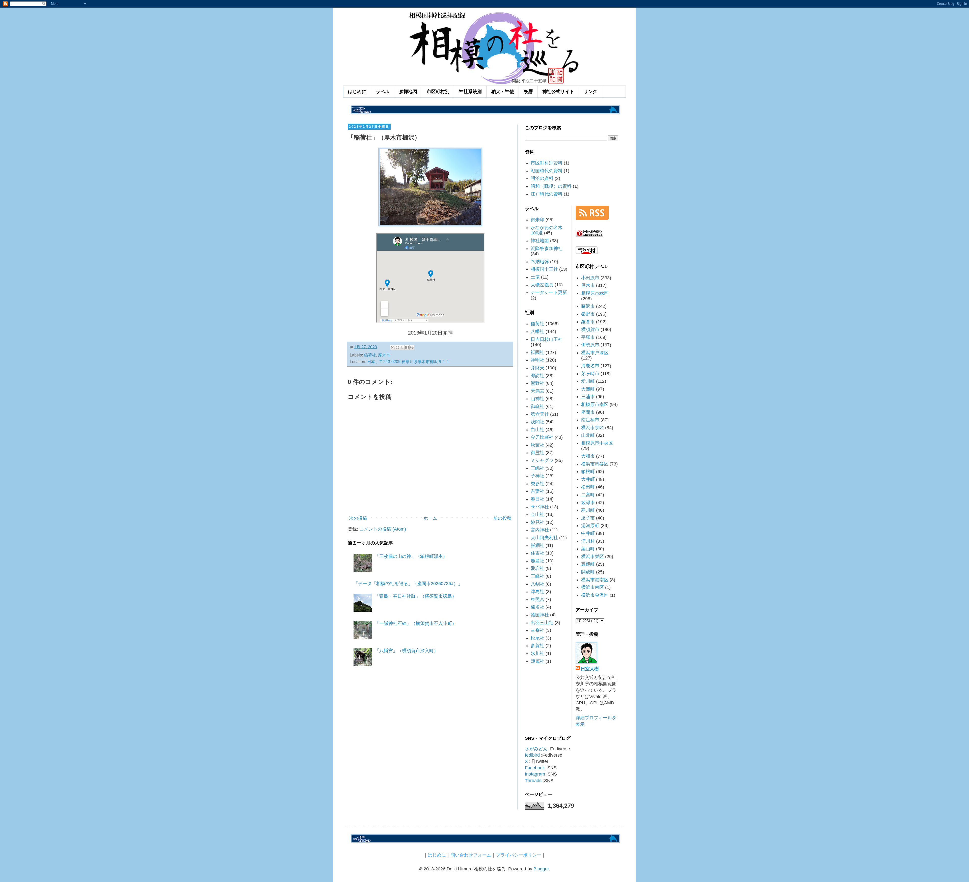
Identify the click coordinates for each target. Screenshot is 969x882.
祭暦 (528, 91)
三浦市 (588, 396)
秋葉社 (537, 445)
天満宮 (537, 391)
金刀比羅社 (542, 437)
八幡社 (537, 331)
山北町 (588, 435)
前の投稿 (502, 518)
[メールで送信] (392, 347)
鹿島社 (537, 560)
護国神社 (540, 614)
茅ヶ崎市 (590, 373)
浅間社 (537, 421)
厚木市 (384, 355)
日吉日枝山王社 (546, 339)
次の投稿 (358, 518)
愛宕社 (537, 568)
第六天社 (540, 414)
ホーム (430, 518)
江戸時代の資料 (546, 194)
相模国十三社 (544, 269)
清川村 (588, 541)
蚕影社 (537, 483)
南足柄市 (590, 419)
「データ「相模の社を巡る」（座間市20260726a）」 (408, 583)
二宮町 (588, 494)
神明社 (537, 360)
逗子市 (588, 517)
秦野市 (588, 314)
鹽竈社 (537, 661)
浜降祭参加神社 (546, 248)
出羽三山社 (542, 622)
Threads (533, 780)
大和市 (588, 456)
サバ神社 (540, 506)
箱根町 (588, 471)
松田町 (588, 486)
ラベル (382, 91)
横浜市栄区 (592, 556)
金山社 (537, 514)
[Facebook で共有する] (407, 347)
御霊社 (537, 452)
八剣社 (537, 584)
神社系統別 (470, 91)
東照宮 (537, 599)
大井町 (588, 479)
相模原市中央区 (597, 443)
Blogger (541, 868)
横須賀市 (590, 329)
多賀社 (537, 645)
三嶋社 (537, 468)
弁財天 (537, 367)
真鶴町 (588, 564)
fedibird (532, 755)
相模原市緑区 (594, 293)
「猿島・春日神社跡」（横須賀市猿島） (415, 596)
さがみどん (536, 748)
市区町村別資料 (546, 163)
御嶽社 (537, 406)
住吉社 (537, 553)
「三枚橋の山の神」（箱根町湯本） (411, 556)
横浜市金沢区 (594, 595)
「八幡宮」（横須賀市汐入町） (406, 650)
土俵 (535, 277)
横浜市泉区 (592, 427)
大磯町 (588, 389)
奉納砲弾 (540, 261)
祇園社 (537, 352)
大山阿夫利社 (544, 537)
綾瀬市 (588, 502)
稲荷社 (370, 355)
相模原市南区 (594, 404)
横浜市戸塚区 (594, 352)
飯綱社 (537, 545)
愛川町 (588, 381)
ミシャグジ (542, 460)
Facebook (535, 767)
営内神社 (540, 529)
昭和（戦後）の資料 (551, 186)
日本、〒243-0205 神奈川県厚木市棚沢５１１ (408, 361)
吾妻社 (537, 491)
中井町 (588, 533)
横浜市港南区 (594, 579)
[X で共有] (402, 347)
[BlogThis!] (397, 347)
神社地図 (540, 240)
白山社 (537, 429)
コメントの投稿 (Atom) (382, 529)
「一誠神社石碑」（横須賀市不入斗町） (415, 623)
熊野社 (537, 383)
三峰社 (537, 576)
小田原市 (590, 277)
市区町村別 (438, 91)
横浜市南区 (592, 587)
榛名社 (537, 607)
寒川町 (588, 510)
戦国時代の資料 (546, 170)
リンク (590, 91)
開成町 (588, 571)
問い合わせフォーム (470, 855)
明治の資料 (542, 178)
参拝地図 (408, 91)
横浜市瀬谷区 (594, 463)
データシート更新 (549, 292)
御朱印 (537, 219)
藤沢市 (588, 306)
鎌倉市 (588, 321)
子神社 (537, 475)
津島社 (537, 591)
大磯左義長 (542, 284)
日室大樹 (590, 668)
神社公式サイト (558, 91)
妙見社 (537, 522)
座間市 (588, 412)
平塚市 (588, 337)
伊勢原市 (590, 344)
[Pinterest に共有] (411, 347)
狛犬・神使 (502, 91)
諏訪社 (537, 375)
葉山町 (588, 548)
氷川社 (537, 653)
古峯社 (537, 630)
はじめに (357, 91)
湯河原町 (590, 525)
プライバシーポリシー (518, 855)
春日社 (537, 499)
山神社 (537, 398)
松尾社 (537, 638)
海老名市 (590, 365)
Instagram (535, 774)
